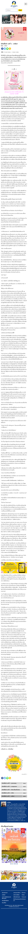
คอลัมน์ (3, 895)
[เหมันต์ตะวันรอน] (14, 845)
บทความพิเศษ (16, 895)
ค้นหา (20, 10)
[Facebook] (2, 49)
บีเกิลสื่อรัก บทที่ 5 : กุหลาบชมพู (9, 783)
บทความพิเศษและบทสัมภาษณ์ (6, 897)
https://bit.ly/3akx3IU (7, 63)
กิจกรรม (23, 892)
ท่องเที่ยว (4, 903)
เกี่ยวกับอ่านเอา (16, 897)
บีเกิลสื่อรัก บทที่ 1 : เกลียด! (8, 796)
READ (24, 783)
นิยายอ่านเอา (5, 892)
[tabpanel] (14, 845)
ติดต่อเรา (24, 899)
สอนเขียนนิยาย (5, 900)
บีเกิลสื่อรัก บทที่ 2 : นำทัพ (8, 793)
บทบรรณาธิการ (16, 892)
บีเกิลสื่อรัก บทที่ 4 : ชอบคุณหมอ (9, 786)
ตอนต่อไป (24, 774)
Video (23, 895)
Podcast (24, 897)
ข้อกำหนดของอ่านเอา (17, 899)
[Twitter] (5, 49)
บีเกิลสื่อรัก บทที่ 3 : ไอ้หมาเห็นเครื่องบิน (11, 790)
